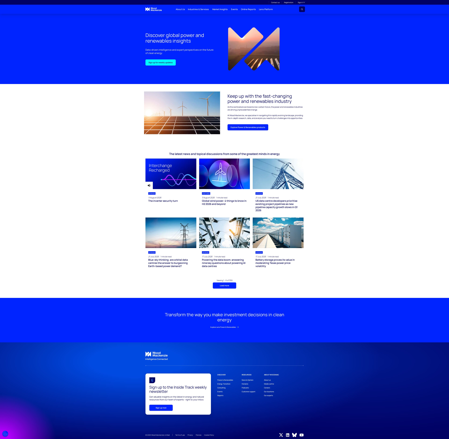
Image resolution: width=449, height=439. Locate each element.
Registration (288, 2)
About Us (180, 9)
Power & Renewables (225, 380)
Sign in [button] (301, 2)
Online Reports (248, 9)
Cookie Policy (209, 435)
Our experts (268, 395)
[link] (224, 356)
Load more (224, 285)
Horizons (245, 384)
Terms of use (180, 435)
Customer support (248, 391)
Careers (267, 388)
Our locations (269, 391)
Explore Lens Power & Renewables (223, 327)
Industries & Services (198, 9)
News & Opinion (247, 380)
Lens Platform (266, 9)
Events (234, 9)
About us (267, 380)
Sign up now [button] (161, 407)
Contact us (275, 2)
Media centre (269, 384)
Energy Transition (223, 384)
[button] (302, 9)
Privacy (190, 435)
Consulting (221, 388)
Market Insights (220, 9)
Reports (220, 395)
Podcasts (245, 388)
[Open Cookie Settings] (5, 434)
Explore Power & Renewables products (248, 127)
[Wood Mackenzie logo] (153, 9)
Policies (198, 435)
